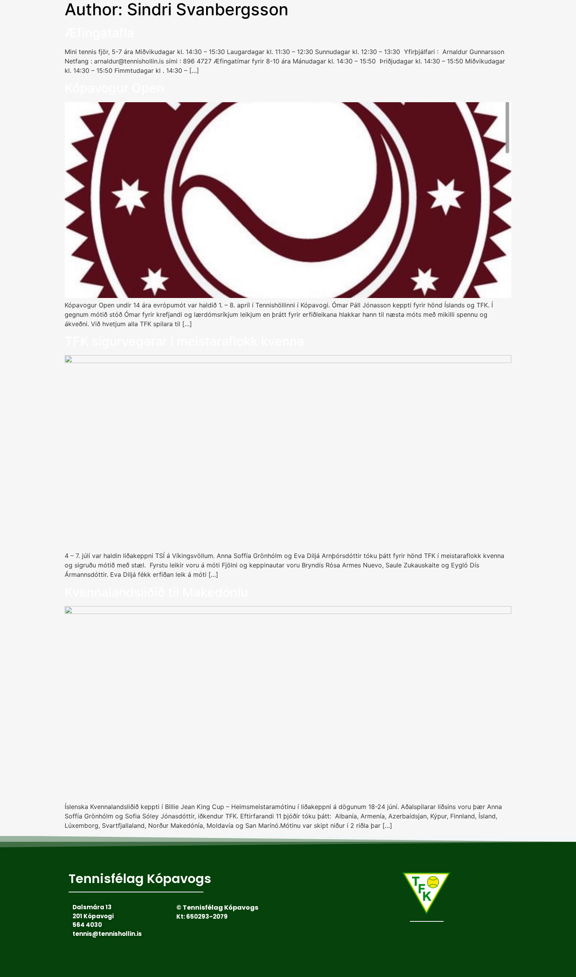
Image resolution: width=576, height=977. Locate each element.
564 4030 (87, 925)
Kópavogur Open (114, 88)
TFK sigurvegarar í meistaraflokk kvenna (184, 341)
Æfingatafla (99, 32)
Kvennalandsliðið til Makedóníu (156, 592)
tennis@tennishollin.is (107, 934)
